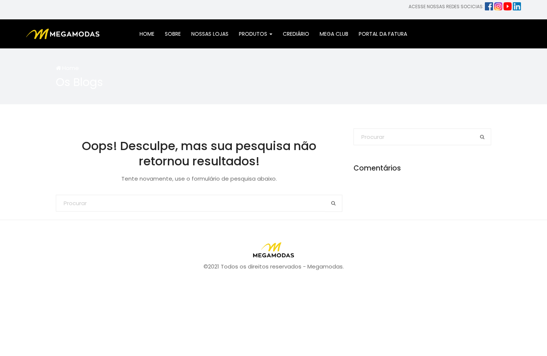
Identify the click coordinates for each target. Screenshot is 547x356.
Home (147, 34)
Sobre (173, 34)
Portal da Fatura (383, 34)
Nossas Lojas (209, 34)
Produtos (254, 34)
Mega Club (334, 34)
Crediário (296, 34)
